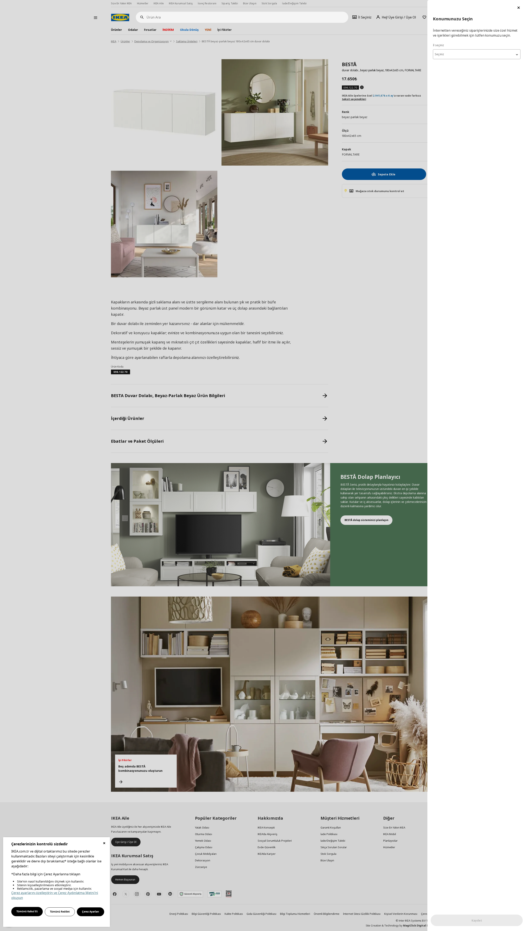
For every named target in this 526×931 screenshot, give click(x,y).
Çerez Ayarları (90, 911)
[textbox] (476, 54)
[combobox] (476, 54)
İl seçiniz (438, 45)
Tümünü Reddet (60, 911)
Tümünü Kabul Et (27, 911)
